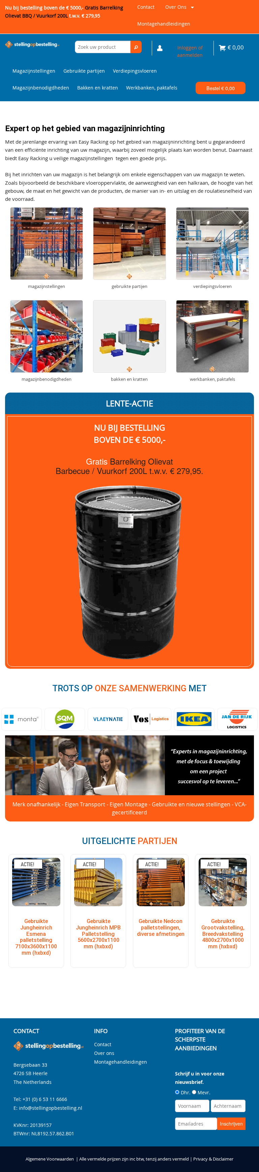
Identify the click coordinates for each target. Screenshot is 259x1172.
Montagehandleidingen (163, 24)
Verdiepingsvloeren (135, 71)
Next (250, 719)
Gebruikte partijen (84, 71)
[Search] (136, 47)
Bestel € (220, 87)
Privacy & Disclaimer (213, 1159)
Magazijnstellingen (33, 71)
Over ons (174, 9)
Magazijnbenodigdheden (40, 87)
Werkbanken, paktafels (151, 87)
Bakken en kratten (97, 87)
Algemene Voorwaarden (50, 1159)
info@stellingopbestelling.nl (50, 1108)
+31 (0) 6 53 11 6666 (45, 1099)
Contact (145, 7)
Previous (8, 719)
